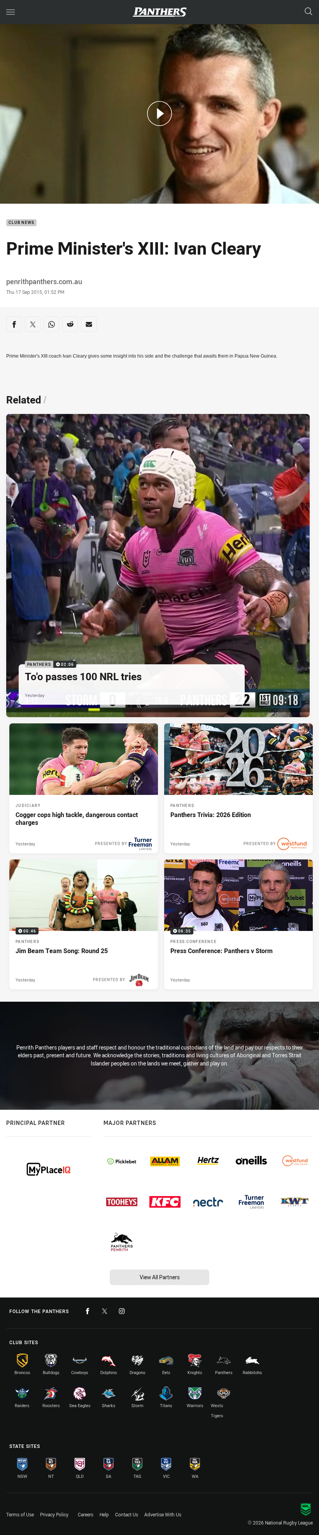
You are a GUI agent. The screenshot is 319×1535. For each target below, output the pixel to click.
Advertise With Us (162, 1514)
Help (104, 1514)
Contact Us (126, 1514)
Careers (85, 1514)
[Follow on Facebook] (87, 1311)
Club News (21, 222)
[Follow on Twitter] (105, 1311)
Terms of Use (20, 1514)
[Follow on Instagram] (122, 1311)
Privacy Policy (54, 1514)
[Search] (308, 12)
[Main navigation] (10, 12)
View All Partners (160, 1277)
